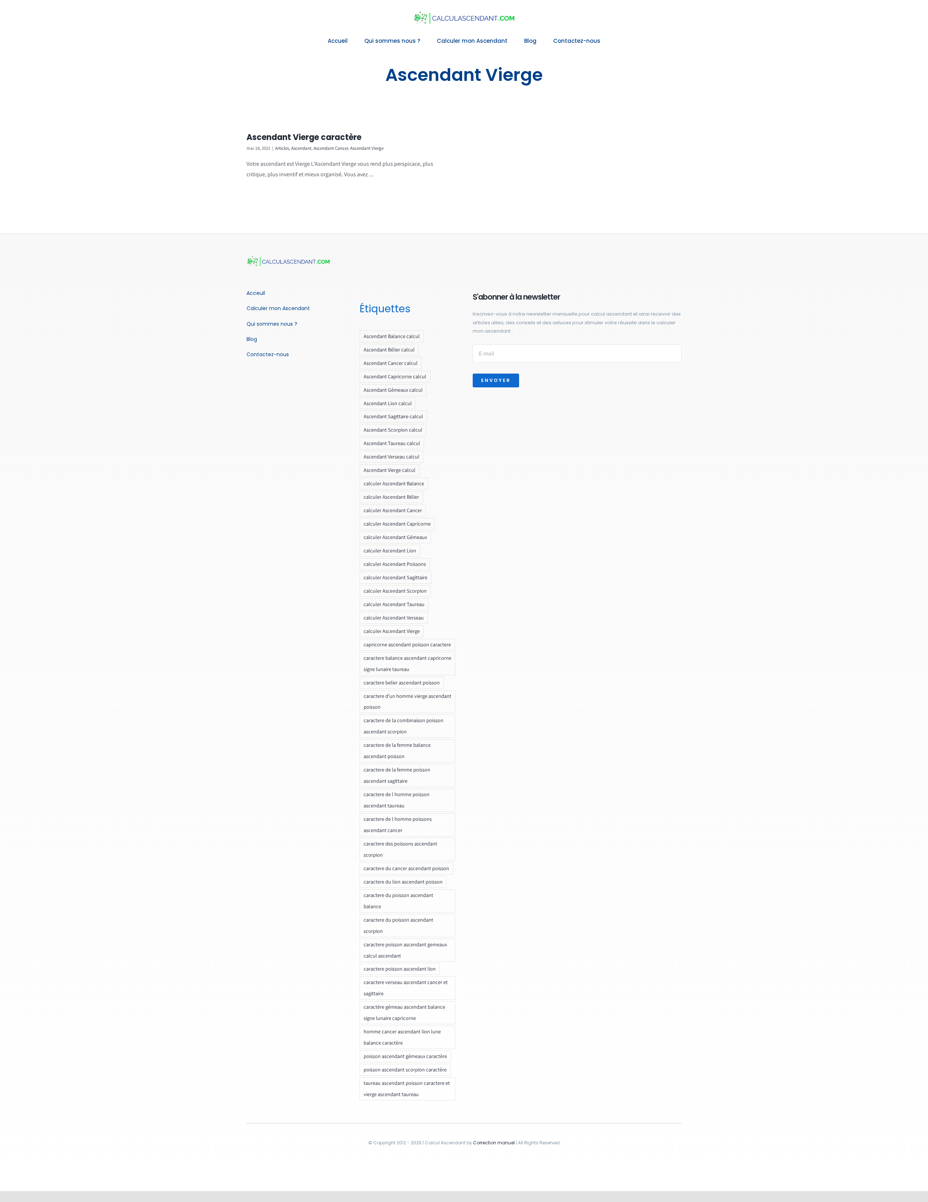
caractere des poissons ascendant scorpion (400, 849)
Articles (282, 148)
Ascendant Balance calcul (392, 336)
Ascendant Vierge (367, 148)
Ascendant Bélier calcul (389, 349)
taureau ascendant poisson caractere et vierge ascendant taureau (407, 1088)
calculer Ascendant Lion (390, 550)
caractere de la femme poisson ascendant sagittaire (397, 775)
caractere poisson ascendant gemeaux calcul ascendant (405, 950)
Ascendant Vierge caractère (303, 137)
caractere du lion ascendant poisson (403, 881)
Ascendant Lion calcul (388, 403)
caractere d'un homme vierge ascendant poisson (407, 701)
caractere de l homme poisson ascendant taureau (397, 800)
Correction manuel (494, 1143)
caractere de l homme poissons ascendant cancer (398, 824)
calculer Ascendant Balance (394, 483)
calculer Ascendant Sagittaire (395, 577)
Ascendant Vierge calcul (389, 469)
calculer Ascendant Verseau (394, 617)
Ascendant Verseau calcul (391, 456)
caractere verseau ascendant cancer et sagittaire (406, 988)
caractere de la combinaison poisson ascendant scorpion (403, 726)
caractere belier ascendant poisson (402, 682)
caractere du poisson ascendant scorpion (398, 925)
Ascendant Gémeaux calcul (393, 389)
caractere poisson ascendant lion (400, 968)
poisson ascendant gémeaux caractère (405, 1056)
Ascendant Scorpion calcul (393, 429)
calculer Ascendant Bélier (391, 496)
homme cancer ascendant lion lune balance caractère (402, 1037)
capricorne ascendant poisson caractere (407, 644)
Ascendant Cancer (331, 148)
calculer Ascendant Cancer (393, 510)
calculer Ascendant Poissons (395, 563)
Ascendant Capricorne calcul (395, 376)
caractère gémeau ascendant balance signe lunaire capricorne (404, 1012)
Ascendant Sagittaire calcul (393, 416)
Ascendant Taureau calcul (392, 443)
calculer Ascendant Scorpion (395, 590)
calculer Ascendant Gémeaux (395, 537)
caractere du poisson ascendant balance (398, 901)
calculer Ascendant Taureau (394, 604)
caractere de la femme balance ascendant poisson (397, 750)
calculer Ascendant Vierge (392, 630)
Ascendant (301, 148)
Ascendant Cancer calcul (391, 362)
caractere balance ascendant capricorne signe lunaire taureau (407, 663)
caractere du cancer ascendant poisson (406, 868)
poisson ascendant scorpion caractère (405, 1069)
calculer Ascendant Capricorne (397, 523)
